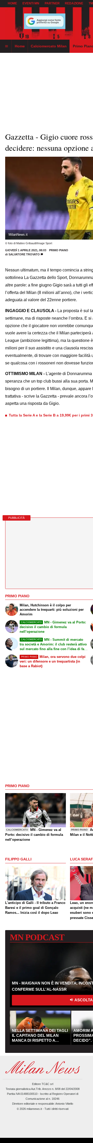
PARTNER (52, 3)
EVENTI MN (30, 3)
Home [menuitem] (20, 46)
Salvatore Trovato (24, 254)
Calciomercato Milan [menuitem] (49, 46)
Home (12, 3)
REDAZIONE (74, 3)
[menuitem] (6, 46)
